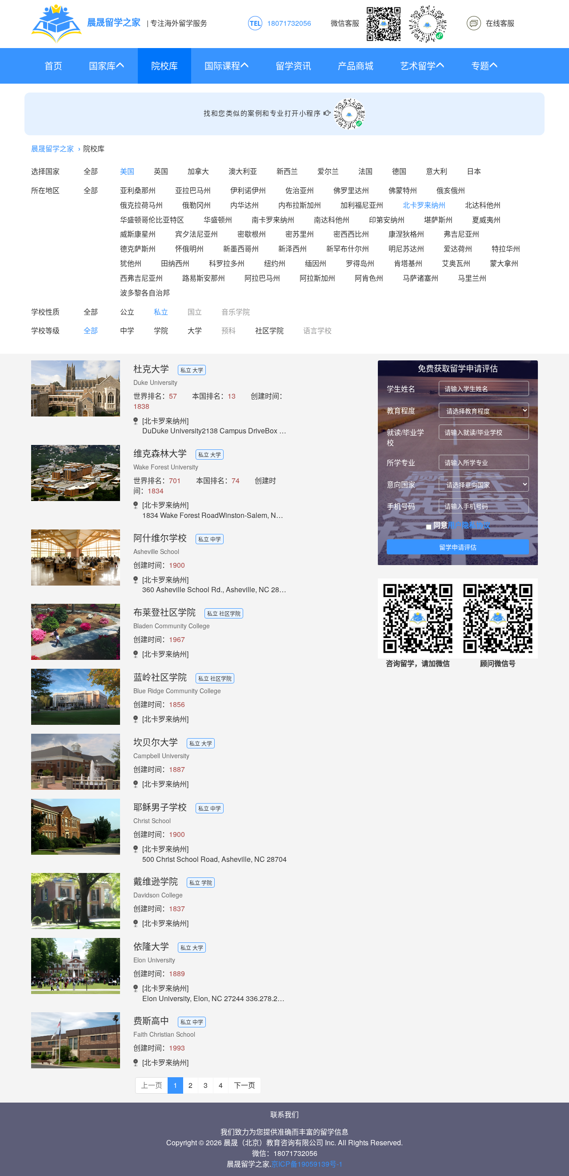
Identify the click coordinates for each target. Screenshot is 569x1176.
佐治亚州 (299, 190)
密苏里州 (299, 234)
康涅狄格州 (406, 234)
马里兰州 (472, 278)
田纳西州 (175, 263)
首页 (53, 65)
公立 (127, 312)
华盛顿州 (218, 219)
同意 (461, 525)
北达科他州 (483, 205)
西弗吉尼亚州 (141, 278)
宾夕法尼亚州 (196, 234)
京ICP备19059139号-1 (307, 1164)
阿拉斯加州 (317, 278)
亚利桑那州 (138, 190)
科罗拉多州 (226, 263)
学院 (161, 330)
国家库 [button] (102, 65)
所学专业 (401, 462)
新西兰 (287, 171)
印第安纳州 (387, 219)
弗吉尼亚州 (461, 234)
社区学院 (269, 330)
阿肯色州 (369, 278)
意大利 (436, 171)
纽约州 (274, 263)
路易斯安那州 (203, 278)
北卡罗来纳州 (424, 205)
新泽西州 (292, 248)
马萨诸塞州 (420, 278)
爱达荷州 (458, 248)
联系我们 (284, 1114)
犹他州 (130, 263)
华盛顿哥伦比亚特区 (152, 219)
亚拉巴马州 (193, 190)
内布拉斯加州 (299, 205)
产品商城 (355, 65)
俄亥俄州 (451, 190)
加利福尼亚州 (362, 205)
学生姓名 (401, 389)
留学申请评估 (458, 546)
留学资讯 (293, 65)
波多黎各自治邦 (145, 292)
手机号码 (401, 506)
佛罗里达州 (351, 190)
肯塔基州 (408, 263)
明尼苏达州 (406, 248)
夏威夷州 (486, 219)
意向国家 (401, 484)
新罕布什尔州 (347, 248)
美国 (127, 171)
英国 (161, 171)
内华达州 (244, 205)
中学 (127, 330)
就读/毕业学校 (405, 437)
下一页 (244, 1085)
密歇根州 (251, 234)
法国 (365, 171)
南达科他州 (331, 219)
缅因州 (315, 263)
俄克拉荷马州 (141, 205)
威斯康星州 (138, 234)
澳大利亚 (242, 171)
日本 (474, 171)
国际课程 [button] (222, 65)
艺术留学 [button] (418, 65)
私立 (161, 312)
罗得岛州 (360, 263)
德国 (399, 171)
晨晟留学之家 (52, 148)
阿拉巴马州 (262, 278)
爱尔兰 (328, 171)
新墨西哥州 (241, 248)
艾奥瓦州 (456, 263)
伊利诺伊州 (248, 190)
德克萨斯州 (138, 248)
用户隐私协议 (469, 525)
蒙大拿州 (504, 263)
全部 (91, 171)
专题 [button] (480, 65)
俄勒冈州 (196, 205)
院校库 (164, 65)
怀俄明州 (189, 248)
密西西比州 (351, 234)
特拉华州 (506, 248)
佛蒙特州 (403, 190)
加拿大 (198, 171)
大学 (195, 330)
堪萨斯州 (438, 219)
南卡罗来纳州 (273, 219)
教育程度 (401, 410)
